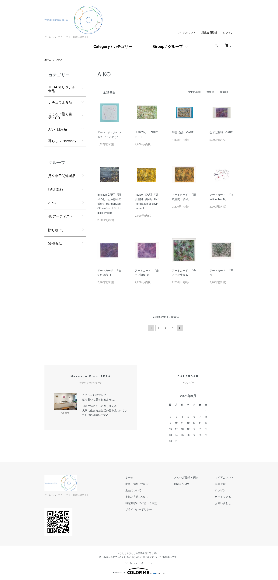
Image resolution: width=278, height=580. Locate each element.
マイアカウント (186, 32)
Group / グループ (168, 46)
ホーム (47, 59)
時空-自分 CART (182, 132)
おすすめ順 (194, 92)
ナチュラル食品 (60, 102)
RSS (176, 484)
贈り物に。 (56, 229)
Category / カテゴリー (112, 46)
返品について (133, 490)
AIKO (59, 59)
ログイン (228, 32)
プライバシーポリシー (138, 509)
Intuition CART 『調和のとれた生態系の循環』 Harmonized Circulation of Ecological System (109, 203)
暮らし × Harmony (62, 140)
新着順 (224, 92)
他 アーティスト (60, 216)
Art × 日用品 (57, 129)
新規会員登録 (209, 32)
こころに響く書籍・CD (60, 115)
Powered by (119, 572)
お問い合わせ (223, 503)
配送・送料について (137, 484)
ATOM (185, 484)
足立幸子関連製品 (61, 175)
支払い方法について (137, 496)
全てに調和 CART (221, 132)
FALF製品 (55, 189)
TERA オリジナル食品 (61, 88)
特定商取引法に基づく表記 (141, 503)
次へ (180, 328)
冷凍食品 (55, 243)
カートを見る (223, 496)
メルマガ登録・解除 (186, 477)
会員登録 (220, 484)
